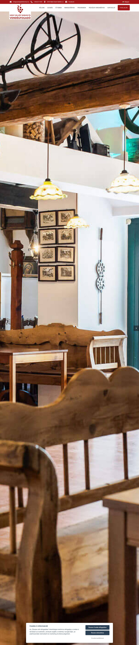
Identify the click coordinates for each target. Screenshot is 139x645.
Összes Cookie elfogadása (97, 627)
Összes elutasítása (97, 633)
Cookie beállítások (97, 638)
